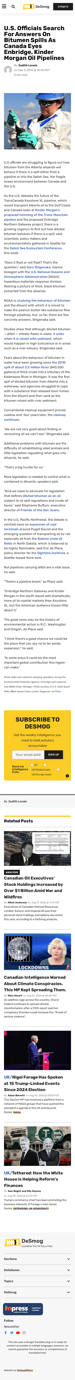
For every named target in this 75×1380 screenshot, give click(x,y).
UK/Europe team (42, 774)
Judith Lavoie (27, 65)
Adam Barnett (16, 1095)
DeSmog (42, 7)
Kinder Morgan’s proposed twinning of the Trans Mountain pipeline (36, 214)
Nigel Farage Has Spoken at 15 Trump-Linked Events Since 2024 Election (33, 1083)
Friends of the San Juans (39, 510)
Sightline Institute (51, 553)
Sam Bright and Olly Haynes (24, 1191)
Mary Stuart (15, 995)
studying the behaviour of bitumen (43, 300)
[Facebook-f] (5, 1332)
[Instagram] (24, 1332)
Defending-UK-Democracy (31, 1208)
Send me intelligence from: (20, 769)
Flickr (58, 691)
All (35, 765)
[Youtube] (18, 1332)
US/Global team (41, 769)
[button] (37, 1259)
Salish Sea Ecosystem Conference (36, 248)
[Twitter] (11, 1332)
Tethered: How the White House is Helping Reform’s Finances (33, 1179)
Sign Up (53, 754)
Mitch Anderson (17, 902)
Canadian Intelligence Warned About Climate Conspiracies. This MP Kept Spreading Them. (35, 983)
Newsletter (11, 1326)
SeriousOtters (25, 1370)
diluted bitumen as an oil (41, 496)
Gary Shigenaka (39, 267)
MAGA (17, 1112)
